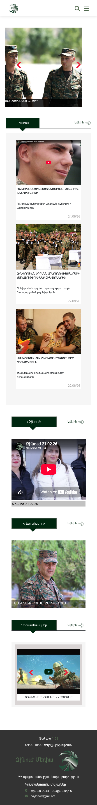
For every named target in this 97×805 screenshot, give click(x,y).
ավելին (79, 122)
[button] (78, 65)
